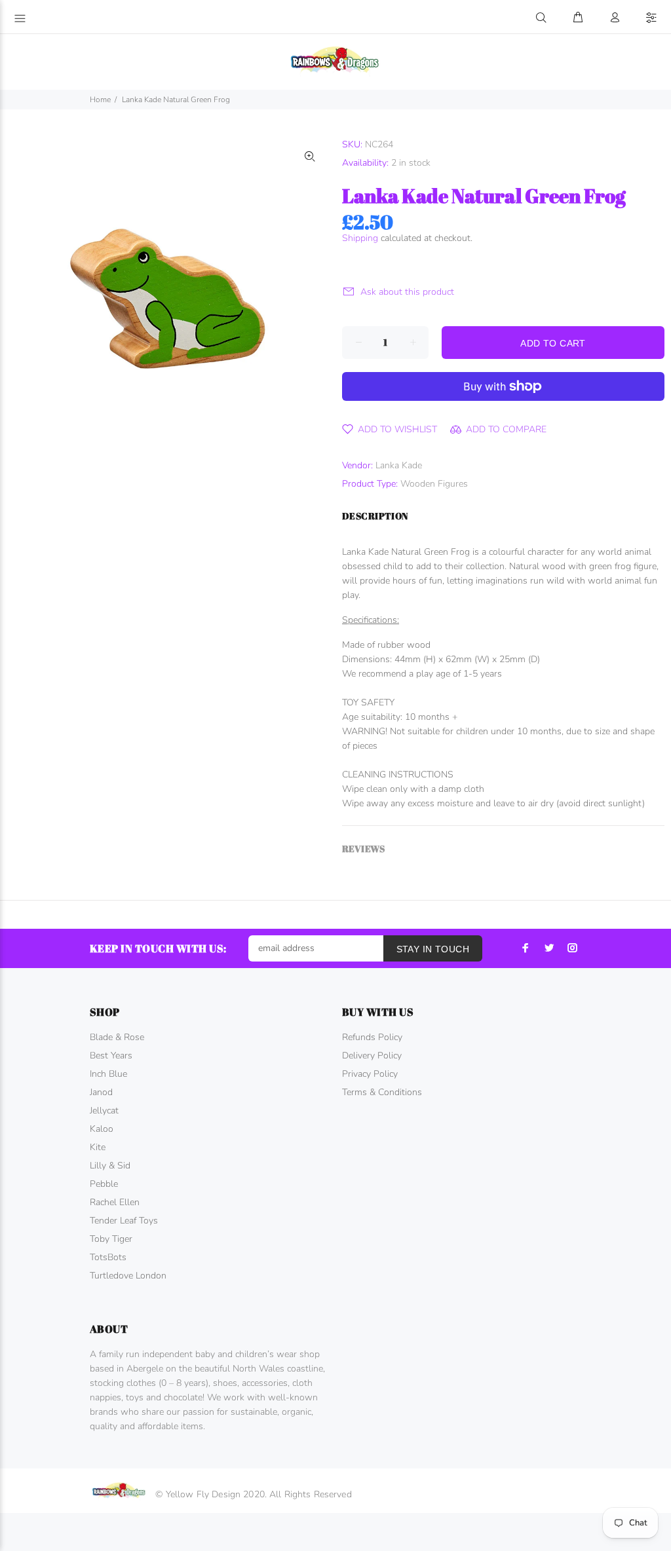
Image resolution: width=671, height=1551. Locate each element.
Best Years (111, 1055)
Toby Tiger (111, 1239)
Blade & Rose (117, 1037)
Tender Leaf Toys (124, 1220)
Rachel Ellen (115, 1202)
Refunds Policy (372, 1037)
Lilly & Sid (110, 1165)
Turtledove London (128, 1275)
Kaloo (101, 1129)
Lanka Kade (398, 465)
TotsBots (108, 1257)
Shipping (360, 238)
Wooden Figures (434, 483)
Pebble (104, 1184)
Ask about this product (407, 292)
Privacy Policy (370, 1074)
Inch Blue (108, 1074)
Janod (101, 1092)
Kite (97, 1147)
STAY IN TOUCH (432, 949)
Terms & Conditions (382, 1092)
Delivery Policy (372, 1055)
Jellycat (104, 1110)
